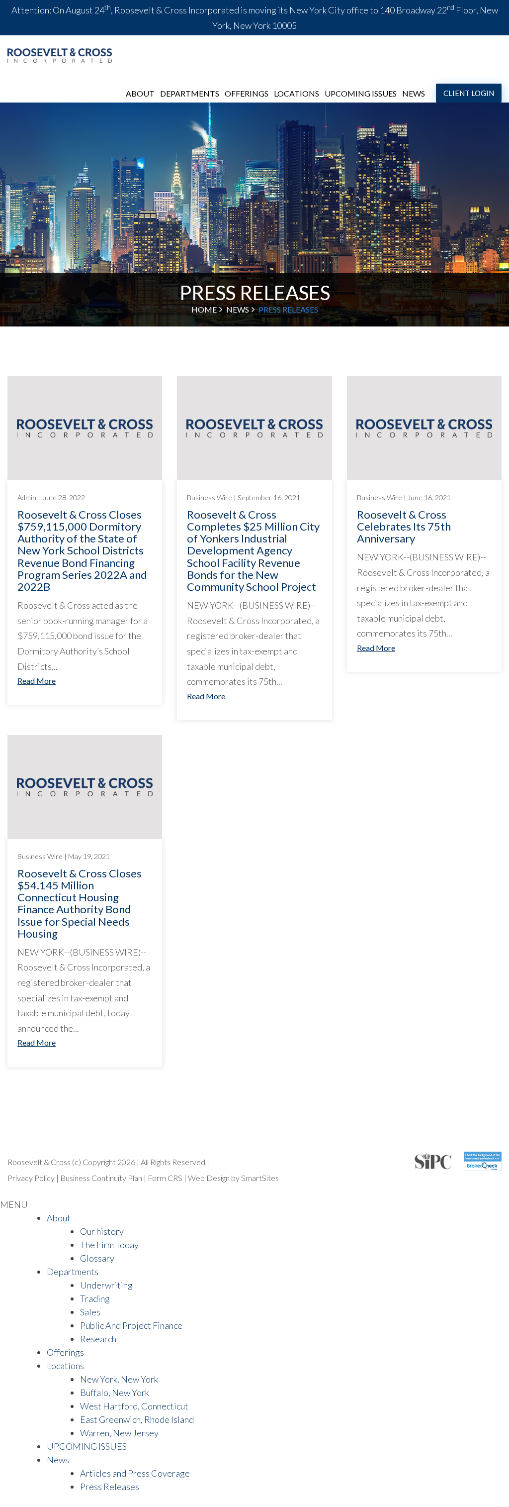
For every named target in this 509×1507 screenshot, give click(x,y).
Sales (90, 1311)
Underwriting (106, 1285)
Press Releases (109, 1486)
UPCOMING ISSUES (361, 93)
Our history (102, 1231)
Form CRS (166, 1178)
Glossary (97, 1258)
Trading (95, 1298)
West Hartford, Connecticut (134, 1405)
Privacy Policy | (33, 1178)
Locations (296, 93)
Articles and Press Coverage (135, 1473)
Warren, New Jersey (119, 1432)
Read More (36, 680)
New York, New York (119, 1379)
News (413, 93)
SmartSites (260, 1178)
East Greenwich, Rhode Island (137, 1419)
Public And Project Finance (131, 1325)
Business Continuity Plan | (104, 1178)
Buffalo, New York (114, 1392)
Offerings (246, 93)
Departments (189, 93)
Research (98, 1338)
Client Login (468, 93)
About (140, 93)
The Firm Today (109, 1244)
